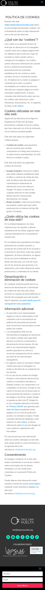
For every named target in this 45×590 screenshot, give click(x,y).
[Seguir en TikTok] (37, 537)
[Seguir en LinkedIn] (27, 537)
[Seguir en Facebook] (22, 537)
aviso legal (34, 484)
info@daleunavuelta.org (25, 450)
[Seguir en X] (18, 537)
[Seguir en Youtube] (13, 537)
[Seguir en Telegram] (32, 537)
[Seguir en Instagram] (8, 537)
